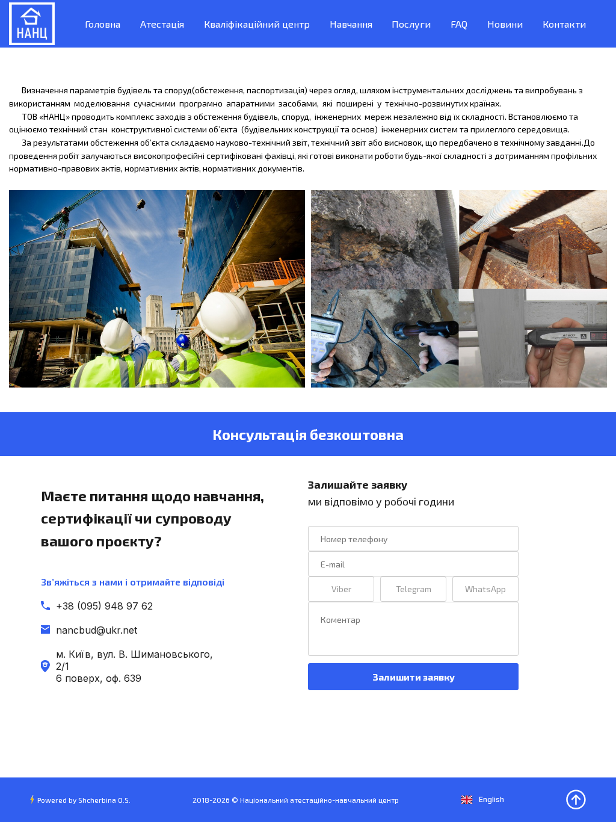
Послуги (411, 23)
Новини (505, 23)
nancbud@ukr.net (96, 630)
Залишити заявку (413, 676)
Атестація (162, 23)
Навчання (351, 23)
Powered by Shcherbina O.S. (84, 799)
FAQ (459, 23)
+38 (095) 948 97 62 (104, 606)
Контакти (564, 23)
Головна (102, 23)
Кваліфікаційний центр (257, 23)
